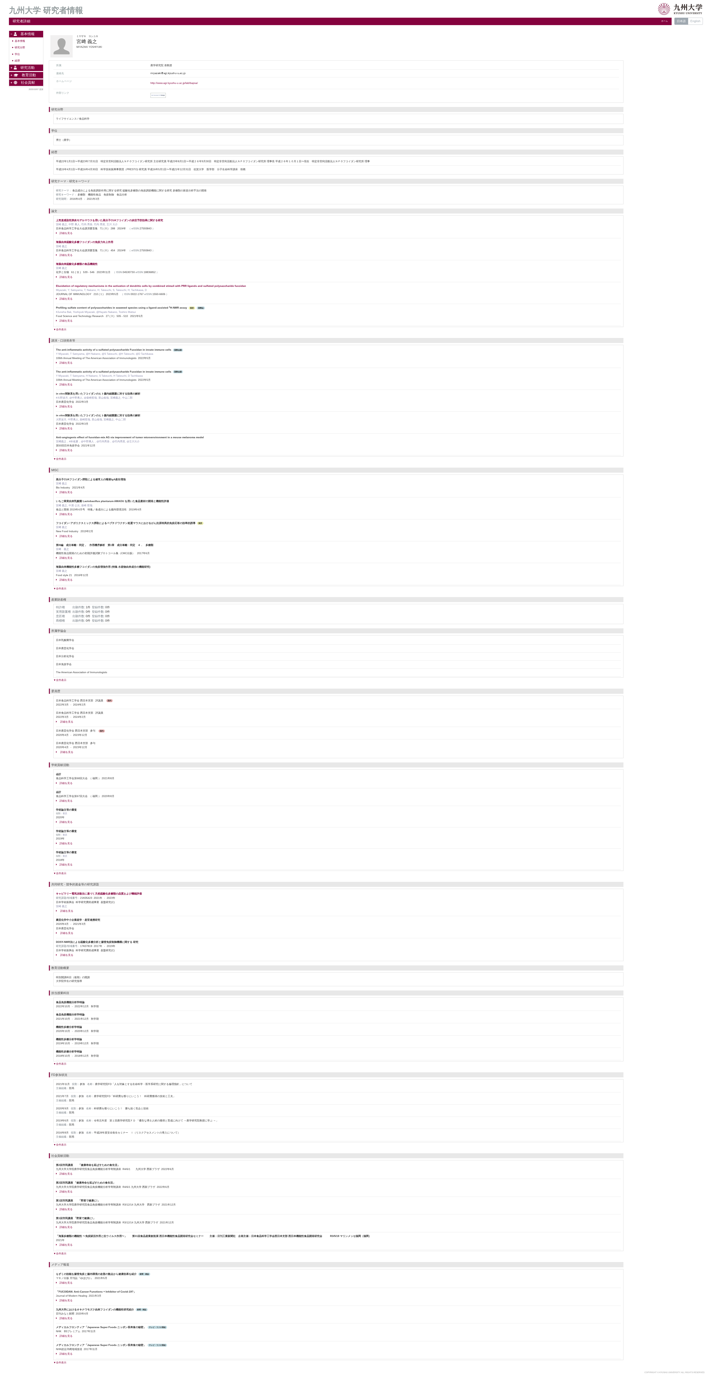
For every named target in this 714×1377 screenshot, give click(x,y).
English (695, 21)
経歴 (17, 60)
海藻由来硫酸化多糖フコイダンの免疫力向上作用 (84, 242)
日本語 (681, 21)
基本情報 (20, 41)
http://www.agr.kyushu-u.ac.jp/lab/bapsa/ (174, 82)
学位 (17, 54)
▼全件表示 (59, 329)
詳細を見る (66, 233)
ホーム (664, 21)
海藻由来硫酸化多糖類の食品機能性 (77, 263)
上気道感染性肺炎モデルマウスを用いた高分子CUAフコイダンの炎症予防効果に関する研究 (109, 220)
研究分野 (20, 47)
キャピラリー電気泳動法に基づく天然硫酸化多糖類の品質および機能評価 (99, 893)
